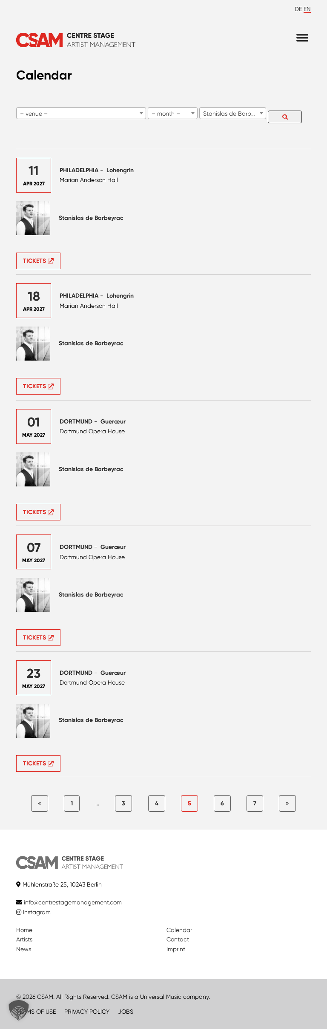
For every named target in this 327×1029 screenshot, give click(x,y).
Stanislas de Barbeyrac (91, 218)
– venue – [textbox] (34, 113)
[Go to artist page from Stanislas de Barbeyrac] (33, 218)
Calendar (179, 930)
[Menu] (302, 38)
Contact (177, 939)
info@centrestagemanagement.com (73, 902)
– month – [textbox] (166, 113)
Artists (24, 939)
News (23, 949)
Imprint (175, 949)
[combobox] (81, 113)
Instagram (36, 912)
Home (24, 930)
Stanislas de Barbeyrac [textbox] (234, 113)
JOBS (125, 1011)
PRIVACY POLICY (86, 1011)
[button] (18, 1010)
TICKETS (35, 260)
